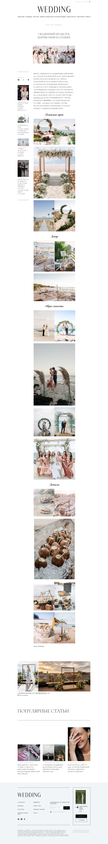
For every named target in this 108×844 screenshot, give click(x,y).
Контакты (85, 1)
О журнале (78, 1)
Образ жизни (81, 16)
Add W (35, 813)
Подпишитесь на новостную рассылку (60, 803)
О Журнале (21, 802)
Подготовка (21, 16)
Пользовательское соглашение (81, 830)
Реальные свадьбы (60, 16)
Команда (21, 805)
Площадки (29, 16)
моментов (38, 98)
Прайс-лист (37, 805)
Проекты (87, 16)
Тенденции (58, 24)
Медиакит (36, 802)
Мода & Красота (71, 16)
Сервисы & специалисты (47, 16)
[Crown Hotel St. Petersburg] (43, 694)
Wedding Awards (39, 809)
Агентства (36, 16)
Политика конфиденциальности (81, 831)
